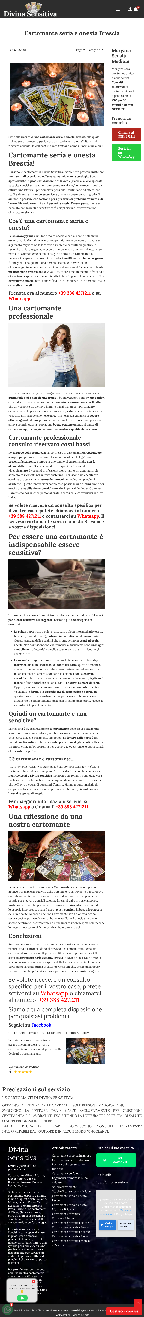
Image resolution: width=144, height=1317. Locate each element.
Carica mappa (109, 1225)
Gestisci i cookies (124, 1311)
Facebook (41, 1025)
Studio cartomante (64, 1187)
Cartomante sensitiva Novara (71, 1223)
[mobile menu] (117, 9)
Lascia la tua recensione (112, 1182)
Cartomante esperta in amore (71, 1155)
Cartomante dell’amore (67, 1173)
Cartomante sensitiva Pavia (70, 1236)
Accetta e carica (125, 1225)
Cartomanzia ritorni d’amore (71, 1160)
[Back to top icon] (138, 1303)
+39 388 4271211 (74, 293)
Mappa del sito (81, 1314)
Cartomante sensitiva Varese (71, 1231)
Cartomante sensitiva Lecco (70, 1227)
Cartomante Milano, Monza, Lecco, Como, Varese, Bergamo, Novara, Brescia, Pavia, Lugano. (26, 1180)
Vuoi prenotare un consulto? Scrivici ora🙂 (22, 1288)
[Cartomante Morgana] (30, 9)
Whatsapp (19, 298)
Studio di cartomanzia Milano (71, 1191)
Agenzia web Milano (92, 1310)
